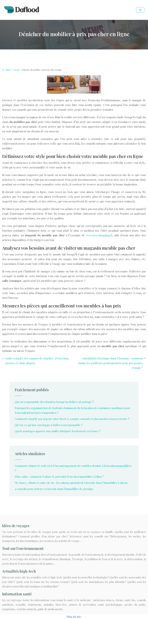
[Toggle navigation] (140, 10)
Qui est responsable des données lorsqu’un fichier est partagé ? (54, 402)
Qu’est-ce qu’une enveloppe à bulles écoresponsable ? (49, 425)
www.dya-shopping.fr (99, 235)
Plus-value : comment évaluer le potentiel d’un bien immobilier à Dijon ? (59, 476)
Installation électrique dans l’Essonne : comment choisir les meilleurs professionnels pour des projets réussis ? (110, 363)
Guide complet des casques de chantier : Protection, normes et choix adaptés (37, 361)
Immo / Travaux (13, 69)
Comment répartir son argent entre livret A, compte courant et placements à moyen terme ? (72, 419)
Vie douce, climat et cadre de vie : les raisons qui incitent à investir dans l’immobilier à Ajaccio (71, 483)
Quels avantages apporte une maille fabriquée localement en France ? (58, 431)
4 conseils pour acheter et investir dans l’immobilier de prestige (54, 489)
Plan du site (74, 616)
